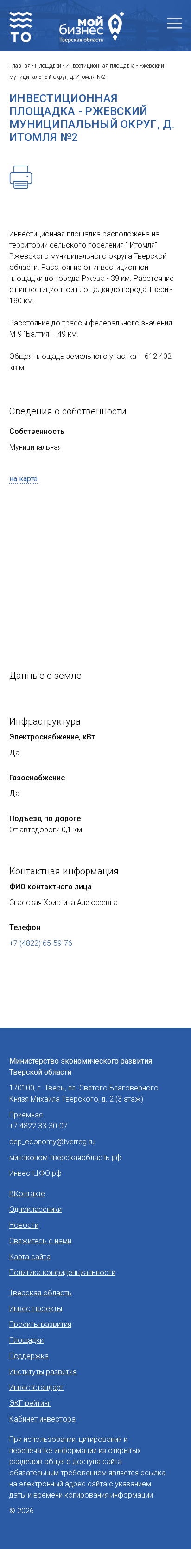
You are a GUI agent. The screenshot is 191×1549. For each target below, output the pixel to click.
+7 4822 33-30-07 (38, 1126)
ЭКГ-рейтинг (30, 1403)
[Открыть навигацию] (174, 23)
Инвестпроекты (35, 1308)
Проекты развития (40, 1324)
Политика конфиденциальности (62, 1272)
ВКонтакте (27, 1193)
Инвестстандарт (36, 1387)
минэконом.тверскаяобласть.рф (65, 1157)
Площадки (26, 1340)
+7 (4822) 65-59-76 (40, 943)
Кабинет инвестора (42, 1419)
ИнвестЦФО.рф (35, 1173)
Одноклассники (35, 1209)
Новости (23, 1225)
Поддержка (29, 1355)
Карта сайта (30, 1256)
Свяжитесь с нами (40, 1241)
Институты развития (42, 1371)
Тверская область (40, 1292)
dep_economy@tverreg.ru (52, 1141)
